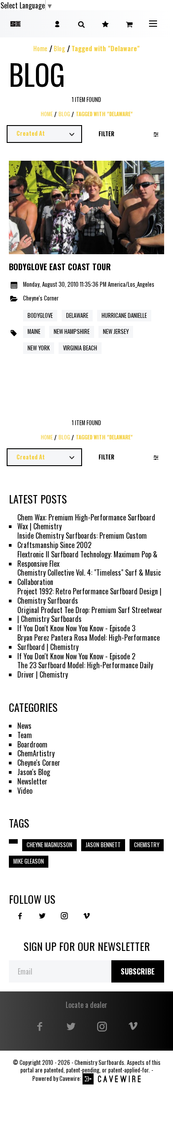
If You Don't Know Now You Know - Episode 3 (76, 628)
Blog (59, 48)
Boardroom (32, 744)
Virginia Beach (80, 348)
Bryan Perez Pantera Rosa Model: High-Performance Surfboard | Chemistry (88, 642)
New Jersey (116, 331)
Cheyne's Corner (41, 298)
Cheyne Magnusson (49, 845)
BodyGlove (40, 315)
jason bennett (103, 845)
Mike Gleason (28, 861)
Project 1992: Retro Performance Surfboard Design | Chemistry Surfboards (89, 596)
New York (39, 348)
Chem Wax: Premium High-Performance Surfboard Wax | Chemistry (86, 522)
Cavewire (69, 1078)
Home (40, 48)
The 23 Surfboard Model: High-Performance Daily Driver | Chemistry (85, 670)
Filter (106, 134)
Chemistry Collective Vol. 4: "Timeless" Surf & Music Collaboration (89, 577)
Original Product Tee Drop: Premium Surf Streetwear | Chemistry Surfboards (89, 614)
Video (24, 791)
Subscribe (138, 971)
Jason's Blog (33, 772)
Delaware (77, 315)
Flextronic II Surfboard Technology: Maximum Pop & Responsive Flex (87, 559)
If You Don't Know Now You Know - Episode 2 (76, 656)
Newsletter (32, 781)
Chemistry (146, 845)
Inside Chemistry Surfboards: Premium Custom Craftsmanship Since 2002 (82, 540)
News (24, 726)
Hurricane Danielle (124, 315)
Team (24, 735)
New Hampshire (72, 331)
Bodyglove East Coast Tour (60, 267)
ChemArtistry (36, 753)
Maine (34, 331)
